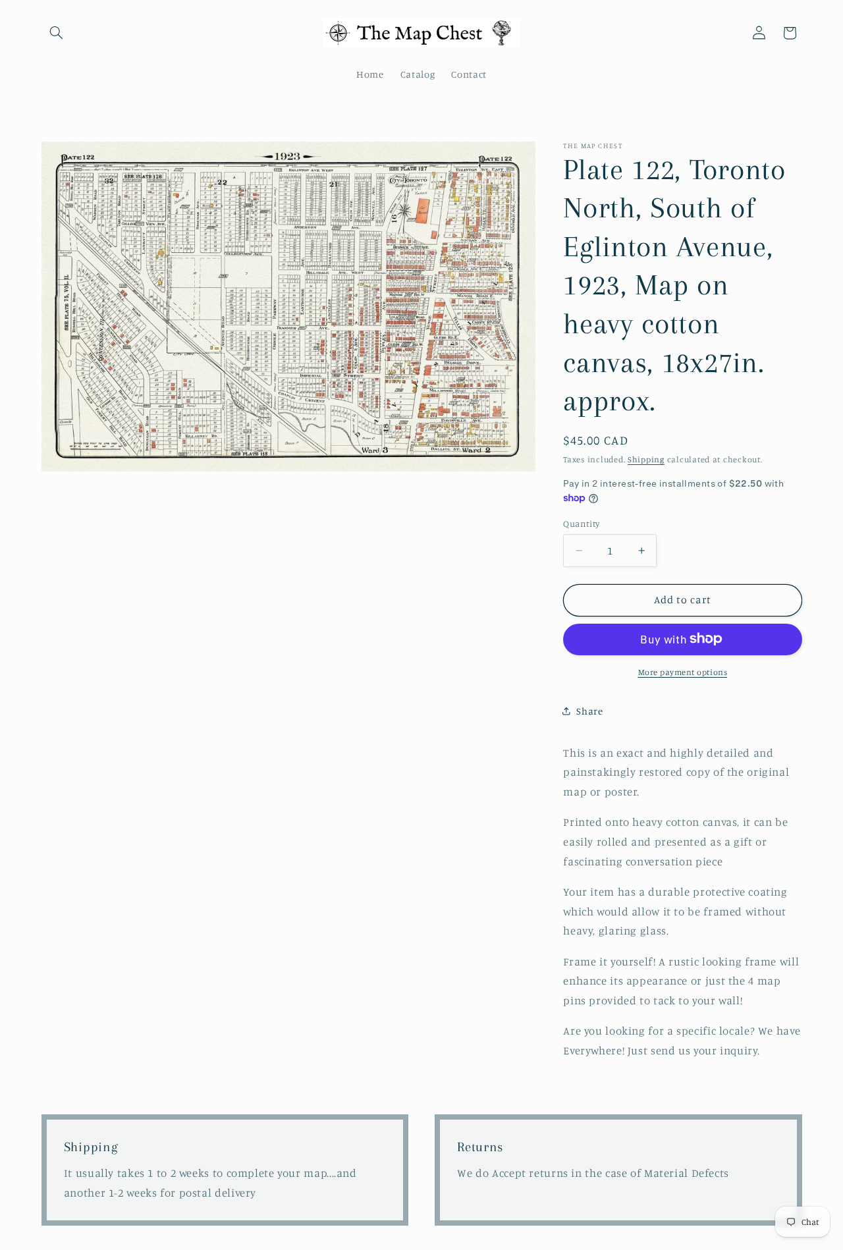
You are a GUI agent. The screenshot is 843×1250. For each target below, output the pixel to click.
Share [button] (589, 710)
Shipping (646, 459)
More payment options (683, 671)
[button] (56, 33)
